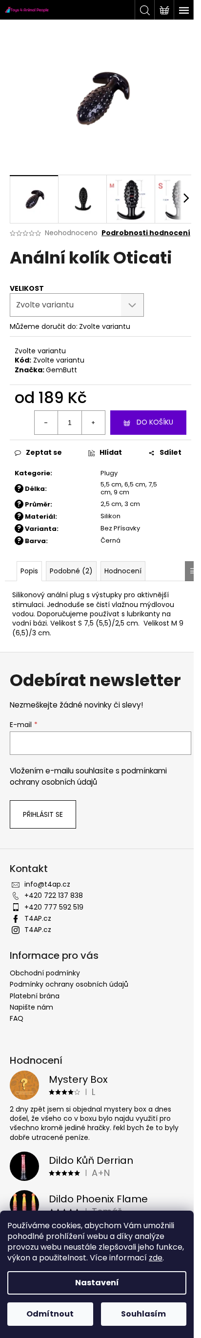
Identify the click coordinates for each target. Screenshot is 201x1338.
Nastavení (97, 1282)
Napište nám (31, 1007)
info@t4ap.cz (47, 884)
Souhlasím (143, 1313)
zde (155, 1257)
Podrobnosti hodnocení (145, 233)
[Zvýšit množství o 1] (93, 422)
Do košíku (155, 422)
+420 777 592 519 (53, 907)
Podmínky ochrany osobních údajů (69, 984)
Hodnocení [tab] (122, 571)
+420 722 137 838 (53, 895)
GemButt (61, 370)
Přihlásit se (43, 814)
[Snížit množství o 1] (46, 422)
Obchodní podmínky (45, 973)
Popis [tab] (29, 571)
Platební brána (35, 996)
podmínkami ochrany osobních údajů (88, 776)
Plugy (109, 473)
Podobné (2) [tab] (71, 571)
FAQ (16, 1018)
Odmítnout (50, 1313)
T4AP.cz (37, 918)
